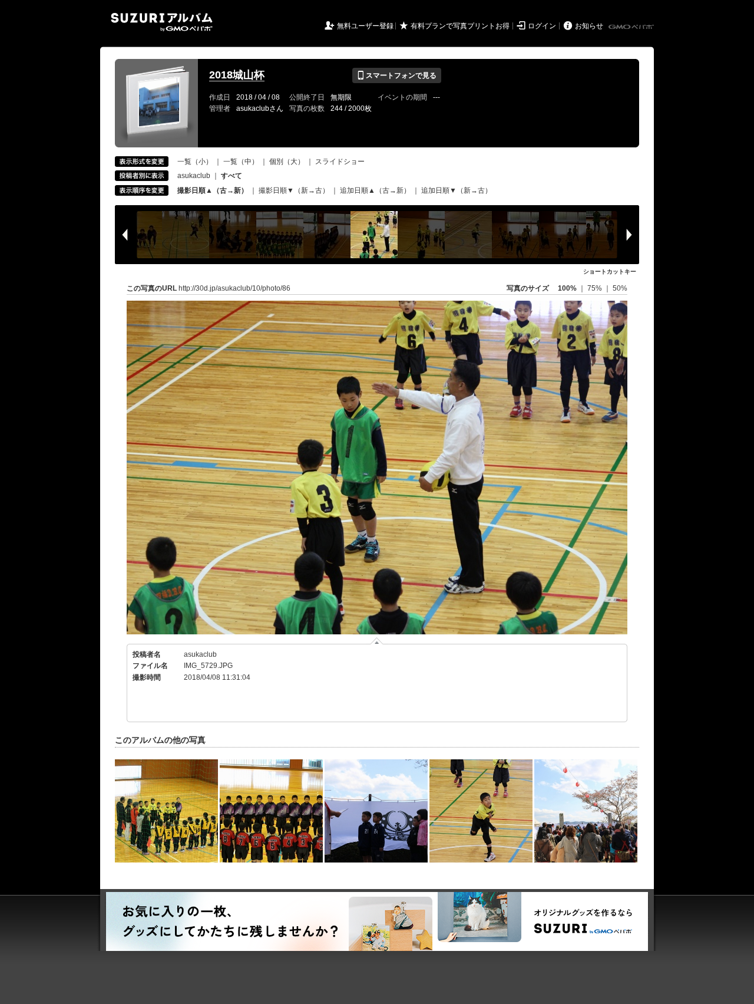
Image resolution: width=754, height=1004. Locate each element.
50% (620, 288)
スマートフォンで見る (396, 75)
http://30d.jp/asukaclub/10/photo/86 (234, 288)
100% (567, 288)
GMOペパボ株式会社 (632, 27)
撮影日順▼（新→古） (294, 190)
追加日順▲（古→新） (375, 190)
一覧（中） (241, 161)
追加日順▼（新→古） (456, 190)
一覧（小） (195, 161)
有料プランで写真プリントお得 (460, 26)
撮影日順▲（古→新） (212, 190)
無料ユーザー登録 (365, 26)
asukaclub (193, 176)
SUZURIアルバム (161, 22)
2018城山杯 (236, 75)
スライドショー (340, 161)
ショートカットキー (609, 271)
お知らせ (589, 26)
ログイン (542, 26)
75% (595, 288)
